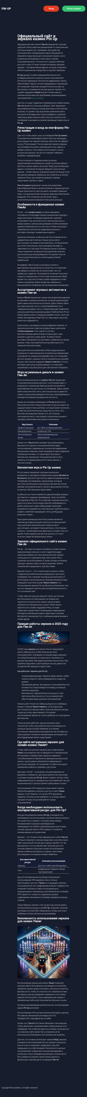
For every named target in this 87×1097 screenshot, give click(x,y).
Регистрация (74, 8)
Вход (51, 8)
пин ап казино (37, 98)
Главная (11, 18)
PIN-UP (6, 8)
